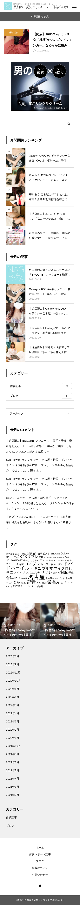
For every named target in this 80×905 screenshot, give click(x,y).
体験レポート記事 (40, 854)
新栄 (44, 582)
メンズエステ (31, 572)
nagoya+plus (50, 557)
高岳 (40, 586)
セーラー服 (47, 564)
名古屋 (36, 577)
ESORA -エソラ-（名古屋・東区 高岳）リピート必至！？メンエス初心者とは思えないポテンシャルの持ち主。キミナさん (40, 503)
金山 (33, 586)
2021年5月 (12, 770)
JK (19, 556)
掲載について (40, 867)
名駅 (17, 582)
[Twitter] (40, 886)
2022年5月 (12, 705)
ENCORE (55, 554)
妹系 (23, 583)
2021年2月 (12, 794)
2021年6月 (12, 762)
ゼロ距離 (58, 564)
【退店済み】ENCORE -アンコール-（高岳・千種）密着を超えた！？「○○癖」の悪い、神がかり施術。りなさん (39, 446)
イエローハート (58, 560)
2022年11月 (13, 672)
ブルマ (47, 568)
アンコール (45, 560)
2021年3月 (12, 786)
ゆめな (26, 560)
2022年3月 (12, 721)
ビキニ (35, 568)
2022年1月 (12, 737)
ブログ (10, 825)
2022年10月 (13, 680)
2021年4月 (12, 778)
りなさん (34, 560)
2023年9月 (12, 664)
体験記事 (13, 32)
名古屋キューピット (55, 578)
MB (41, 557)
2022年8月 (12, 688)
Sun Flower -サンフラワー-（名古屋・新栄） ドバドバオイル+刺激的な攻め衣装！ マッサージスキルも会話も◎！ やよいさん (40, 465)
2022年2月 (12, 729)
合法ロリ (23, 578)
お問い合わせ (40, 874)
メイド (18, 572)
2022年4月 (12, 713)
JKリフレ (30, 557)
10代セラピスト (13, 554)
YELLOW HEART (14, 560)
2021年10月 (13, 745)
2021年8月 (12, 754)
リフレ (46, 572)
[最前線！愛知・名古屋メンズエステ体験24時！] (36, 6)
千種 (71, 572)
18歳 (24, 554)
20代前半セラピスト (38, 553)
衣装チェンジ (22, 586)
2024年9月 (12, 656)
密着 (31, 582)
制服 (64, 572)
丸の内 (56, 573)
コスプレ (32, 564)
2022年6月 (12, 697)
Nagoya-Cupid (63, 557)
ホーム (40, 847)
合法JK (12, 578)
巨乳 (39, 583)
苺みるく (60, 582)
